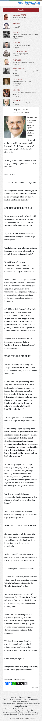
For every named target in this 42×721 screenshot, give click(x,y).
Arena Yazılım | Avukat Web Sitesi (26, 718)
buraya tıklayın (24, 712)
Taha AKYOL (25, 113)
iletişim (13, 714)
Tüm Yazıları (20, 680)
